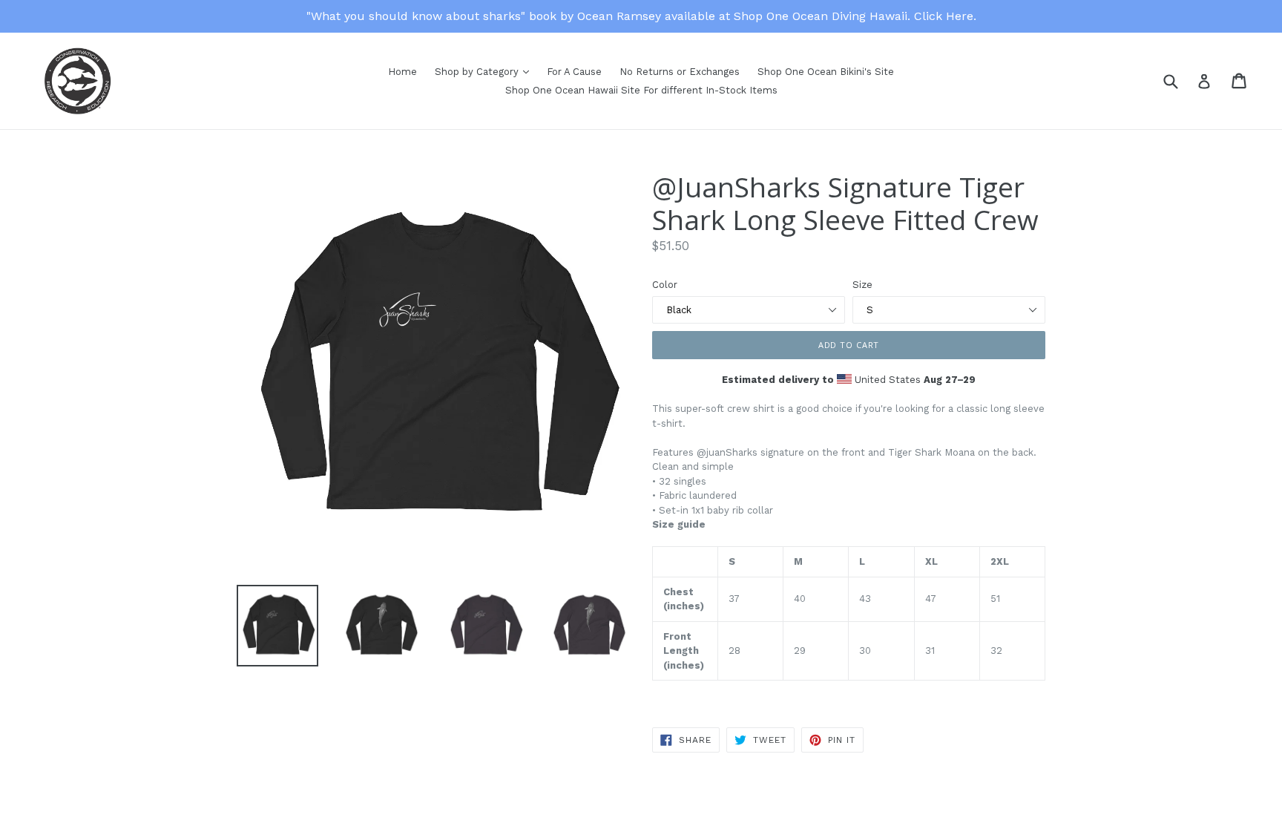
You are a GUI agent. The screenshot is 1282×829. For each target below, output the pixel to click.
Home (402, 71)
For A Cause (574, 71)
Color (664, 284)
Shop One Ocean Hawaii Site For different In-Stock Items (641, 90)
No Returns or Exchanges (679, 71)
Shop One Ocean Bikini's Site (825, 71)
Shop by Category (478, 71)
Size (862, 284)
